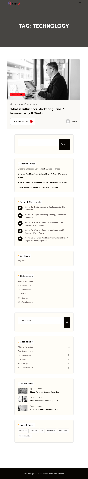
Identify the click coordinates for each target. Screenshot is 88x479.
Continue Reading (20, 121)
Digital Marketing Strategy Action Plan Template (38, 187)
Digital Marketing (24, 290)
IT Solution (22, 294)
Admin (27, 207)
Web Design (23, 298)
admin (74, 121)
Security (51, 430)
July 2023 (22, 261)
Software (63, 430)
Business (23, 430)
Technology (24, 436)
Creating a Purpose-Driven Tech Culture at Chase (39, 169)
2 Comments (32, 104)
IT (42, 430)
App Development (25, 285)
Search (64, 144)
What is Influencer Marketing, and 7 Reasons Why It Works (37, 111)
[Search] (67, 322)
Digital (34, 430)
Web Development (25, 302)
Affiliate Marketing (25, 281)
